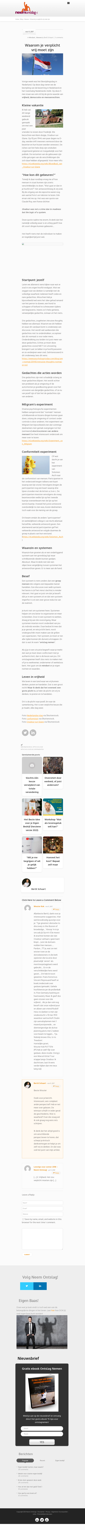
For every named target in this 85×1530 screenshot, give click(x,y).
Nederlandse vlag (35, 715)
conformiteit (32, 718)
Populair (25, 1460)
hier (53, 1310)
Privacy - (48, 1512)
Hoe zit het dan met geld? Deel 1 (30, 1487)
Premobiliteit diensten (44, 1514)
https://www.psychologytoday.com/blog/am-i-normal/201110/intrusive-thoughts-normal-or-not (42, 361)
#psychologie (38, 747)
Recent (42, 1460)
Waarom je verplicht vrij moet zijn (42, 47)
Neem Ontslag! (31, 1512)
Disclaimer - (41, 1512)
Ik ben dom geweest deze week (29, 1480)
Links (34, 1514)
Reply (56, 909)
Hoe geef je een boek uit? (27, 1493)
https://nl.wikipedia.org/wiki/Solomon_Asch (42, 536)
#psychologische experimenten (32, 749)
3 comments (59, 37)
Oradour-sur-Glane (35, 722)
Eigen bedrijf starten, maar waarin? (30, 1467)
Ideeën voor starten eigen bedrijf (30, 1474)
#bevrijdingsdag (26, 747)
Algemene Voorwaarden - (60, 1512)
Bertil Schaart (48, 37)
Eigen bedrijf (59, 1460)
